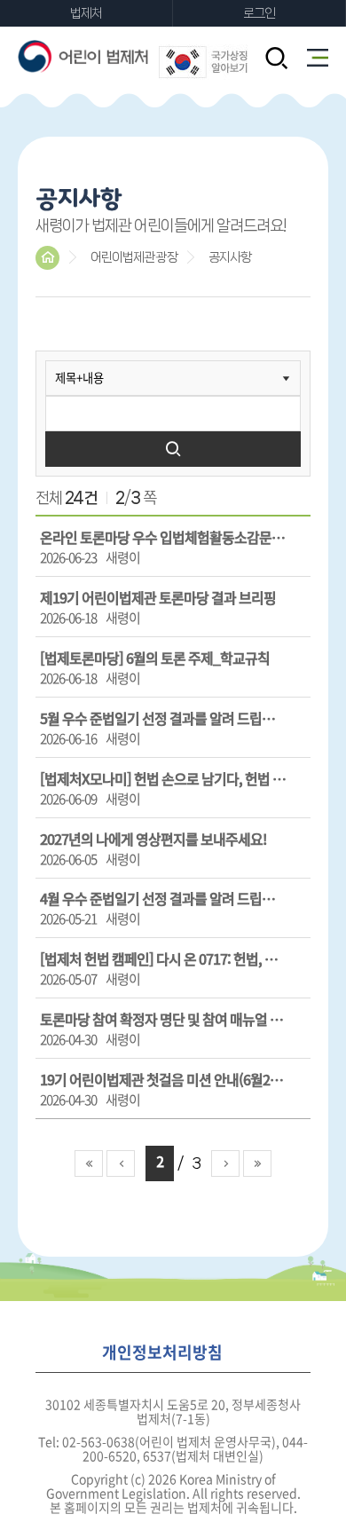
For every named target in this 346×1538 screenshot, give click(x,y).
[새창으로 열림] (203, 65)
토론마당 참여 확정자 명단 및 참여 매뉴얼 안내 (163, 1018)
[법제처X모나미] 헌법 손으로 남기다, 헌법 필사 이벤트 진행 (163, 778)
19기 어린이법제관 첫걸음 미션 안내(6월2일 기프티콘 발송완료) (163, 1079)
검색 (173, 449)
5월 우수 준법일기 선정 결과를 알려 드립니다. (163, 718)
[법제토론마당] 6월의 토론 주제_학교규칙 (155, 657)
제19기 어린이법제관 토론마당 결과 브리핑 (158, 597)
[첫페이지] (89, 1163)
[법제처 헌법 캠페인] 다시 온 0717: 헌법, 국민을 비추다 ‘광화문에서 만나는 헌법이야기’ (163, 958)
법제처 (86, 13)
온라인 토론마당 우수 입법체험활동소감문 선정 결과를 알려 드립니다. (163, 537)
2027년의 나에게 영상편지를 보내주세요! (153, 838)
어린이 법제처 (84, 56)
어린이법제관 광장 (133, 257)
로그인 (259, 13)
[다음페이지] (225, 1163)
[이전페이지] (120, 1163)
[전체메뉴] (317, 58)
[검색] (276, 59)
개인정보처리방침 (162, 1352)
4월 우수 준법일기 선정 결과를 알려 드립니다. (163, 898)
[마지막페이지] (257, 1163)
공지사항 (229, 257)
